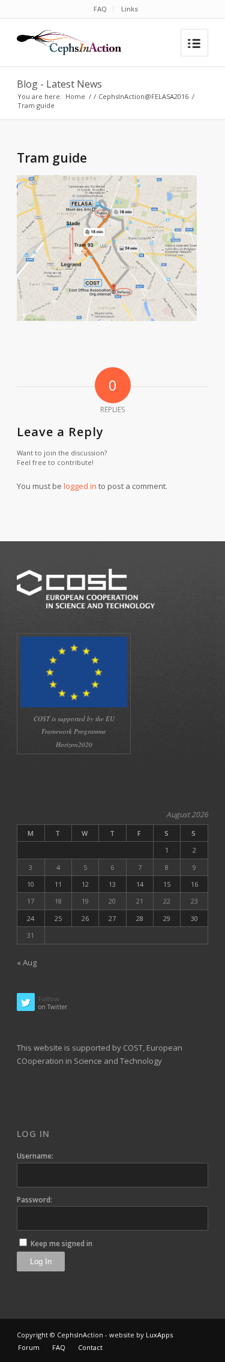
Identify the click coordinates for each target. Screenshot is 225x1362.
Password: (34, 1200)
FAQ (100, 8)
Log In (41, 1261)
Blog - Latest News (59, 84)
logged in (80, 486)
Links (129, 8)
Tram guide (52, 157)
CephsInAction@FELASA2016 (143, 96)
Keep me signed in (61, 1243)
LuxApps (159, 1334)
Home (75, 96)
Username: (35, 1156)
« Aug (27, 962)
